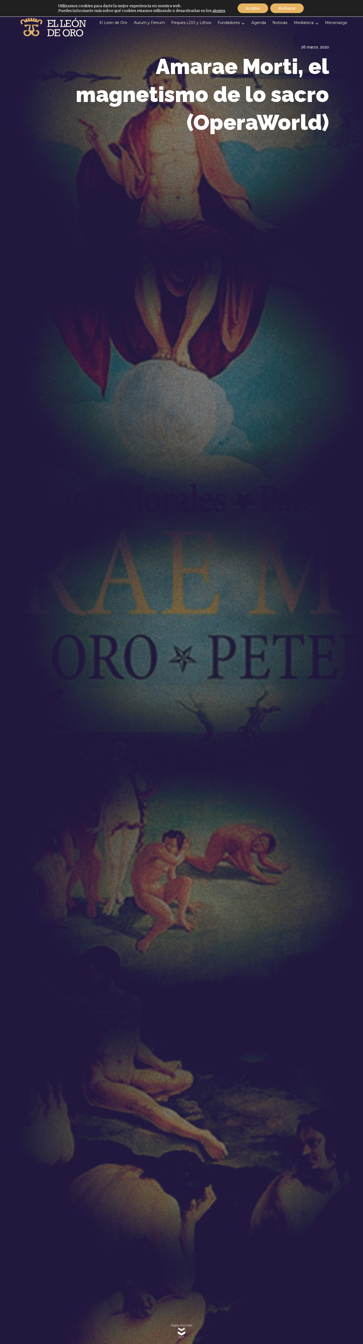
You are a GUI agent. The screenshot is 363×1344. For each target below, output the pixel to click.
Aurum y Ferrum (149, 22)
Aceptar (253, 8)
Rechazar (287, 8)
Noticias (279, 22)
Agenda (258, 22)
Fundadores (229, 22)
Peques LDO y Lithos (191, 22)
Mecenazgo (336, 22)
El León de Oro (113, 22)
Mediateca (304, 22)
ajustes (218, 10)
